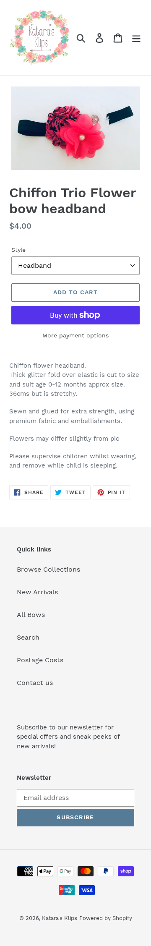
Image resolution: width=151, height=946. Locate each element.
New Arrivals (37, 592)
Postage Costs (40, 660)
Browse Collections (48, 569)
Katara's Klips (59, 918)
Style (18, 249)
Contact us (35, 683)
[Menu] (136, 37)
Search (28, 637)
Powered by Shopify (105, 918)
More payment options (75, 335)
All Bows (31, 615)
